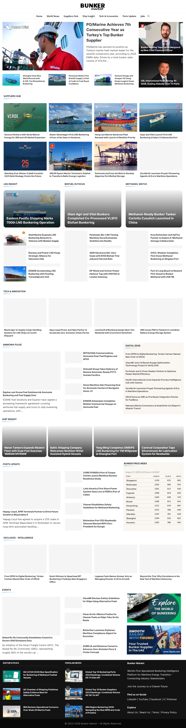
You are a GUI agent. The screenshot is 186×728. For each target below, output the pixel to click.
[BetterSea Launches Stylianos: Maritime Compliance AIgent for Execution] (73, 634)
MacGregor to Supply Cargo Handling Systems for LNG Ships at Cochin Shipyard (22, 333)
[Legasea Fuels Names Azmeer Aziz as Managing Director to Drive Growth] (115, 559)
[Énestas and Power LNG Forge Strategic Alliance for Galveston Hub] (15, 255)
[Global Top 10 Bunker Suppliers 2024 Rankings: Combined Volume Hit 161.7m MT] (74, 694)
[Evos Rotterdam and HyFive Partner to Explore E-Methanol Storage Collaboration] (137, 237)
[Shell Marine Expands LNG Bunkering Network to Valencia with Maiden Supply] (15, 237)
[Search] (148, 16)
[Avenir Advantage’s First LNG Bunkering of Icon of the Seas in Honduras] (70, 117)
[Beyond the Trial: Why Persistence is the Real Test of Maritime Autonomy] (160, 559)
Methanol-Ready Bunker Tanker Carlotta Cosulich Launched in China (152, 218)
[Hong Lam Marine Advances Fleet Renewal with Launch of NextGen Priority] (115, 117)
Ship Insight (89, 16)
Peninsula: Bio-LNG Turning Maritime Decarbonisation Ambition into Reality (104, 237)
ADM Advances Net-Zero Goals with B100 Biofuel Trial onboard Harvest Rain (104, 255)
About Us (132, 712)
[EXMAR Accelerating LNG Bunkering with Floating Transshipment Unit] (15, 273)
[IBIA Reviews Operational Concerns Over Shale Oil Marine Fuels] (11, 711)
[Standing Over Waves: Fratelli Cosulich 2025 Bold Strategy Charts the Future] (25, 156)
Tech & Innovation (108, 16)
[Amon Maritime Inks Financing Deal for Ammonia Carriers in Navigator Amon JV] (73, 389)
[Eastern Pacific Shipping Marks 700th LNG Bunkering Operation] (32, 208)
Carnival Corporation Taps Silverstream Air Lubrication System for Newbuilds (159, 450)
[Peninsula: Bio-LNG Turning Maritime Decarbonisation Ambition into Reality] (76, 237)
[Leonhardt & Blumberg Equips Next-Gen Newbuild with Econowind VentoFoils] (115, 312)
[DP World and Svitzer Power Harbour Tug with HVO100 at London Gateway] (76, 273)
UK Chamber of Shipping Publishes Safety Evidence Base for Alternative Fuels (40, 692)
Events (6, 589)
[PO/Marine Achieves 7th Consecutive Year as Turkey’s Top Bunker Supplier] (42, 46)
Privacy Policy (169, 712)
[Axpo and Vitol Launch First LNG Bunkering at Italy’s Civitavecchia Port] (160, 117)
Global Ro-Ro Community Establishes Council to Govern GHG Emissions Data (27, 639)
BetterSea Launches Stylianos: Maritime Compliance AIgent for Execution (100, 633)
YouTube (143, 699)
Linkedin (131, 699)
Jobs (143, 16)
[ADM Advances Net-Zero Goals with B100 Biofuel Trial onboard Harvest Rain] (76, 255)
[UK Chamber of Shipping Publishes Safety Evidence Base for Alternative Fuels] (11, 694)
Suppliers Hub (71, 16)
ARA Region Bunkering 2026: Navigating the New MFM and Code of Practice (102, 710)
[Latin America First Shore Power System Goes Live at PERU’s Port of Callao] (73, 493)
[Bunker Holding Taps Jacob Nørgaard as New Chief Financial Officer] (161, 38)
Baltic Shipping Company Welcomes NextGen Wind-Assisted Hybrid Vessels (67, 450)
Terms (155, 712)
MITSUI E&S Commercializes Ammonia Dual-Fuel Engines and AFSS (100, 356)
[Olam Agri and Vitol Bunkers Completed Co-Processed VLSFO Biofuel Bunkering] (93, 208)
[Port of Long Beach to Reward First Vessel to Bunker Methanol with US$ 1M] (137, 273)
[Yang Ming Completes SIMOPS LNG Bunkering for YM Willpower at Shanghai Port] (116, 441)
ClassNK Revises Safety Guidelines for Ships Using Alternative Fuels (101, 600)
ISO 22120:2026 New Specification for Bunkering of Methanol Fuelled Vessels (40, 675)
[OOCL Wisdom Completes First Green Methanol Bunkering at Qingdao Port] (137, 255)
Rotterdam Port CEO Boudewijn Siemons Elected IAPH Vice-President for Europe (99, 523)
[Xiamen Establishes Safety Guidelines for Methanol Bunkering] (73, 509)
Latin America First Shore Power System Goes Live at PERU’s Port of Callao (101, 491)
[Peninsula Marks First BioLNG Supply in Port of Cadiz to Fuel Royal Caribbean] (57, 80)
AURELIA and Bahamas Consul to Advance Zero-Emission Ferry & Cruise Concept (100, 649)
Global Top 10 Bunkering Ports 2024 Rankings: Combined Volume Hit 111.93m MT (102, 675)
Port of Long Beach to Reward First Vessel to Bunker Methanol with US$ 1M (166, 273)
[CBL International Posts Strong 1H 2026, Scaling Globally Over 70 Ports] (161, 71)
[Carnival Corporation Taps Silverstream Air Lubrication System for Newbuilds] (162, 441)
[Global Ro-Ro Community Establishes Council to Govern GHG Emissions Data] (31, 616)
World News (53, 16)
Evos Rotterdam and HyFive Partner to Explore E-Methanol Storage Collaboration (166, 237)
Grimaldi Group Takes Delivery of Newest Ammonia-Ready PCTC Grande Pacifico (100, 372)
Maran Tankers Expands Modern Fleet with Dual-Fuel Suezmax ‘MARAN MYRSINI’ (24, 450)
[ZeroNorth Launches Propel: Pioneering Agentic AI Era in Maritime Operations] (160, 156)
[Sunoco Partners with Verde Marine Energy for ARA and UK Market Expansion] (25, 117)
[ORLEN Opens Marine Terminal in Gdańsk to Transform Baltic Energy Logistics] (70, 156)
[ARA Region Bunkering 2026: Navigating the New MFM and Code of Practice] (74, 711)
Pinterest (172, 699)
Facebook (155, 699)
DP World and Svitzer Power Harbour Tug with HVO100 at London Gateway (105, 273)
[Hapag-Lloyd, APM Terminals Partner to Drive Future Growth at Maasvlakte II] (32, 490)
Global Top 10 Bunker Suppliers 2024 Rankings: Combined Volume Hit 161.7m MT (102, 692)
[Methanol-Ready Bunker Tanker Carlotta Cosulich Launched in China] (154, 208)
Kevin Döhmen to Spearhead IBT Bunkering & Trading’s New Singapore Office (68, 579)
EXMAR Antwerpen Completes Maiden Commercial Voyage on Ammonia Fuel (99, 404)
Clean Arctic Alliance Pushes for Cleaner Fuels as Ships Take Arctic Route (101, 617)
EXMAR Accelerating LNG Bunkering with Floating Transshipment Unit (42, 273)
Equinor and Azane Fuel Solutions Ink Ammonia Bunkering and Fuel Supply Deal (27, 394)
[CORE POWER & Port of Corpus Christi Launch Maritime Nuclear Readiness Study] (73, 477)
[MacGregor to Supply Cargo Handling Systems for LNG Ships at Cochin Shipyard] (24, 312)
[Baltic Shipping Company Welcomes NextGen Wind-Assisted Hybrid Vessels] (70, 441)
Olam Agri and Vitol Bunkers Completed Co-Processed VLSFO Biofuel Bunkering (92, 218)
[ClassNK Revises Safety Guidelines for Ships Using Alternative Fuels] (73, 602)
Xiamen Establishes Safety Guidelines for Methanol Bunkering (101, 506)
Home (39, 16)
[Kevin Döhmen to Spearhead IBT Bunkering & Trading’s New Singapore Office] (70, 559)
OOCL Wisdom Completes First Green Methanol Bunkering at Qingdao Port (165, 255)
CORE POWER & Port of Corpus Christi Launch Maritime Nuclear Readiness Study (100, 475)
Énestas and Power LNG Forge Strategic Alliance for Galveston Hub (44, 255)
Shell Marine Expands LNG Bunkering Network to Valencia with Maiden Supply (43, 237)
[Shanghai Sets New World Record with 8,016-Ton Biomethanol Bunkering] (11, 80)
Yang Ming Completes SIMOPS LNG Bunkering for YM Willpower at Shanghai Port (116, 450)
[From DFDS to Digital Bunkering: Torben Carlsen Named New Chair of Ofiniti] (25, 559)
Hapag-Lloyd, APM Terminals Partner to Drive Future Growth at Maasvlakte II (30, 513)
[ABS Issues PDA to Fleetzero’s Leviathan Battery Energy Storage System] (161, 312)
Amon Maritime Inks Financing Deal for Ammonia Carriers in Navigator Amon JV (101, 388)
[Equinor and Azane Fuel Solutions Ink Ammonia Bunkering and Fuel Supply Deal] (32, 371)
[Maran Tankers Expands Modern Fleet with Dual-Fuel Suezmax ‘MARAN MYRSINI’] (24, 441)
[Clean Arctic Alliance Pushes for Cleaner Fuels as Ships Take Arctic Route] (73, 618)
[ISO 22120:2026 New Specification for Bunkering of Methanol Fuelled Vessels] (11, 676)
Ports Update (129, 16)
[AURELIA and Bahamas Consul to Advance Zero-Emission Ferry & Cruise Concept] (73, 650)
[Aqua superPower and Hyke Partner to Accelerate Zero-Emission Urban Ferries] (70, 312)
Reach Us (145, 712)
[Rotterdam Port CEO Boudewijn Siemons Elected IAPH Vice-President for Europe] (73, 525)
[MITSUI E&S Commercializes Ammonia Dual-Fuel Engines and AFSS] (73, 357)
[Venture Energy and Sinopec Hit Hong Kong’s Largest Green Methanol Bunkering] (103, 80)
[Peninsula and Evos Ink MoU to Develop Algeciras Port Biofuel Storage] (115, 156)
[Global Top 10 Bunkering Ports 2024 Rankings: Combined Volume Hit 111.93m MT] (74, 676)
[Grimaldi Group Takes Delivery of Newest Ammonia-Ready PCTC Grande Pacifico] (73, 373)
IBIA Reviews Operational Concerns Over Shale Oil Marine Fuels (40, 708)
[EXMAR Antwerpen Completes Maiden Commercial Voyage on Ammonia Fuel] (73, 405)
